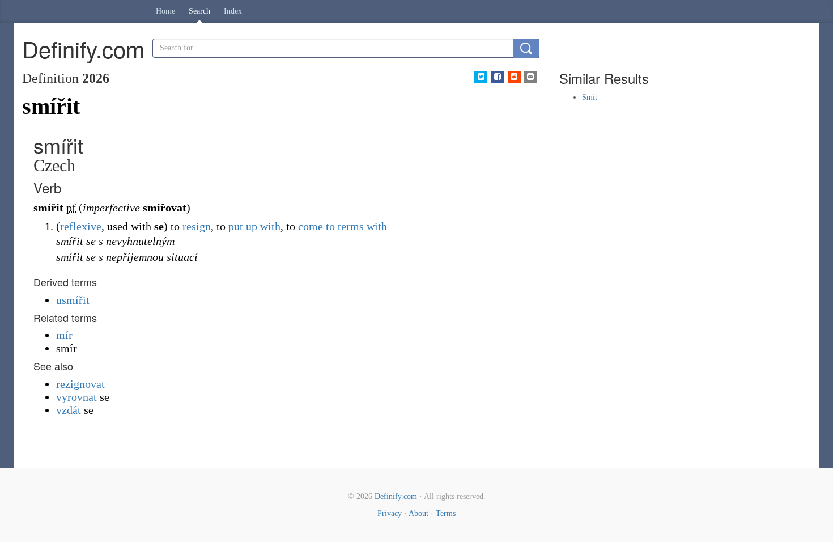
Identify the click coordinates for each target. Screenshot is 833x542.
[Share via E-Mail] (531, 76)
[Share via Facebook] (497, 76)
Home (165, 11)
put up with (254, 226)
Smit (589, 97)
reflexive (80, 226)
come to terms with (342, 226)
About (418, 513)
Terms (446, 513)
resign (196, 226)
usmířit (73, 300)
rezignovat (80, 384)
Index (233, 11)
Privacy (389, 513)
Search (199, 11)
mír (64, 335)
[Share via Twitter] (481, 76)
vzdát (68, 410)
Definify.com (396, 496)
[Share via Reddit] (514, 76)
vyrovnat (76, 397)
